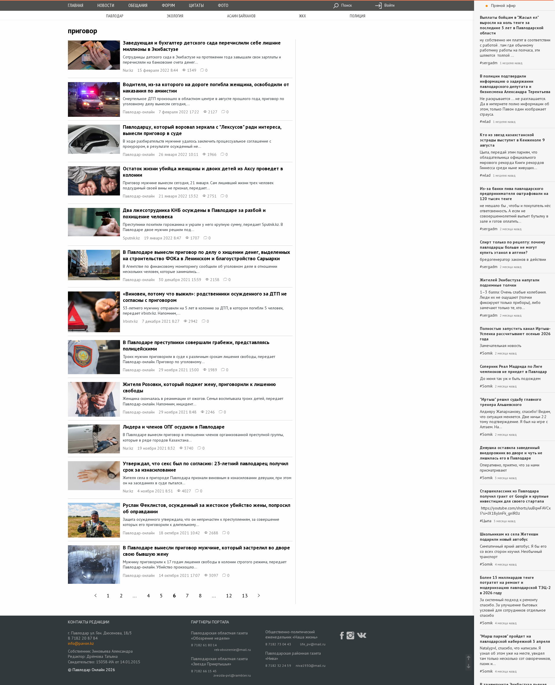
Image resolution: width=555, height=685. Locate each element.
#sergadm (488, 62)
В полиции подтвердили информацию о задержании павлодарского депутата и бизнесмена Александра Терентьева (515, 83)
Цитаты (196, 5)
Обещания (137, 5)
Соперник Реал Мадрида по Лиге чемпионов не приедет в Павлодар (513, 369)
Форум (168, 5)
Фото (223, 5)
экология (175, 16)
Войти (389, 5)
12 (229, 595)
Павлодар (114, 16)
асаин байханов (241, 16)
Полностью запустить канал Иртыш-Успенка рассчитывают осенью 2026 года (515, 333)
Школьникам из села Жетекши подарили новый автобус (509, 536)
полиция (357, 16)
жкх (302, 16)
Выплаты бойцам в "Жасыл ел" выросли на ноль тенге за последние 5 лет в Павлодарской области (511, 25)
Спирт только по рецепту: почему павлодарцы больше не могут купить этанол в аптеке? (512, 247)
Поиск (346, 5)
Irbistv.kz (130, 321)
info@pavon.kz (81, 643)
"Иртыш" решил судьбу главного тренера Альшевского (510, 402)
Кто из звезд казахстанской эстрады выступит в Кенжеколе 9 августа (512, 140)
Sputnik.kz (131, 238)
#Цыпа (485, 520)
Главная (75, 5)
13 (245, 595)
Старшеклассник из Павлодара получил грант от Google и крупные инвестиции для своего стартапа (514, 496)
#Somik (486, 353)
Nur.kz (128, 70)
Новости (105, 5)
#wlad (485, 121)
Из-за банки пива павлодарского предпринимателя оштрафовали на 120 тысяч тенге (514, 194)
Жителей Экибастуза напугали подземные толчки (509, 282)
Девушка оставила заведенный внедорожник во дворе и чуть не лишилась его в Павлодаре (511, 453)
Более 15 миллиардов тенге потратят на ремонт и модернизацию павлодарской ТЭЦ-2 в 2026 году (515, 585)
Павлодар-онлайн (139, 112)
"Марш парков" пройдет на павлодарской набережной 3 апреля (515, 639)
